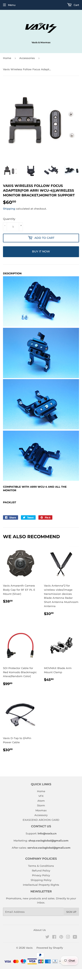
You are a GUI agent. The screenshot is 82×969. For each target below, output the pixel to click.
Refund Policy (41, 870)
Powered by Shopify (49, 947)
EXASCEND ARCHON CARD (41, 819)
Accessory (41, 815)
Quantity (9, 219)
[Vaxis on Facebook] (54, 937)
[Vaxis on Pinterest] (61, 937)
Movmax (41, 810)
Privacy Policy (41, 875)
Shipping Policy (41, 880)
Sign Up (71, 911)
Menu (12, 5)
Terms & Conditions (41, 865)
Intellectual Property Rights (41, 884)
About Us (39, 930)
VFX (41, 796)
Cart (76, 5)
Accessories (27, 58)
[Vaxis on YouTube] (75, 937)
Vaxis (29, 947)
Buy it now (41, 251)
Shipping (9, 208)
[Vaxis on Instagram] (68, 937)
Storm (41, 805)
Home (7, 58)
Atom (41, 800)
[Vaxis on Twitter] (47, 937)
